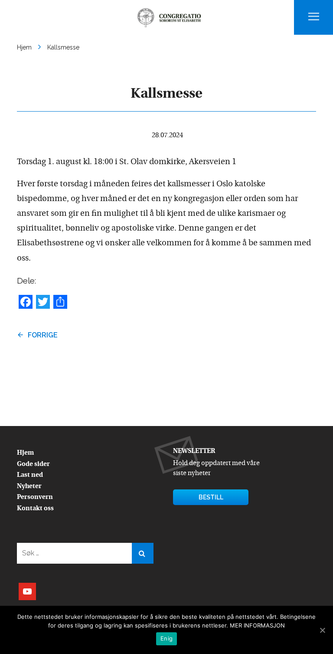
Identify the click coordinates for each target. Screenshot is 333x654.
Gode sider (33, 464)
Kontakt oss (35, 508)
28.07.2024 (167, 135)
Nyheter (29, 486)
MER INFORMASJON (257, 625)
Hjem (25, 453)
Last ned (30, 475)
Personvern (35, 497)
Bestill (211, 497)
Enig (166, 638)
